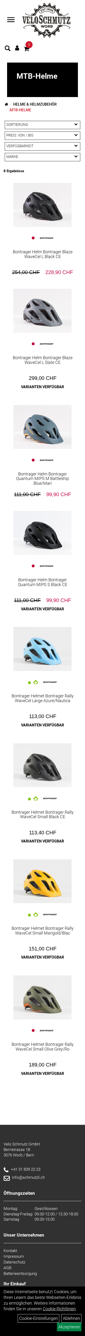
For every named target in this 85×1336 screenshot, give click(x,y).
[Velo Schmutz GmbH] (46, 20)
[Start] (6, 104)
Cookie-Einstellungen (38, 1318)
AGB (7, 1267)
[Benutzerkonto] (17, 48)
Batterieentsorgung (20, 1273)
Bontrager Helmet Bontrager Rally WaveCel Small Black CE (43, 814)
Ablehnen (71, 1318)
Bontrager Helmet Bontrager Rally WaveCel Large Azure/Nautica (43, 698)
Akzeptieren (69, 1326)
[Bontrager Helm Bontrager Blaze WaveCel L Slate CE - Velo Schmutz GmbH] (42, 311)
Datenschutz (14, 1262)
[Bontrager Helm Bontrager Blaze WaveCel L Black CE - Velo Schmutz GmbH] (42, 205)
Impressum (14, 1256)
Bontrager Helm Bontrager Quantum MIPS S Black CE (42, 582)
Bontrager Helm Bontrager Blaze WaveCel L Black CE (42, 254)
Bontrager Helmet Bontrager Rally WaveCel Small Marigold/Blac (43, 930)
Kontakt (10, 1250)
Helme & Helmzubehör (35, 104)
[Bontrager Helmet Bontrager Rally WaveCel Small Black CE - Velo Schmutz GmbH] (42, 765)
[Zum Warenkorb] (26, 49)
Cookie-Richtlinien (59, 1308)
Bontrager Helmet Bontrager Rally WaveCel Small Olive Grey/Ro (43, 1047)
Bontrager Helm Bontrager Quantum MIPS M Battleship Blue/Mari (42, 478)
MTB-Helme (20, 110)
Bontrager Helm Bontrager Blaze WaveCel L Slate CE (42, 360)
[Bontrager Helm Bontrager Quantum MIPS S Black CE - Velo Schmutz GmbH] (42, 533)
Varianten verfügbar (42, 387)
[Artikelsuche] (7, 49)
